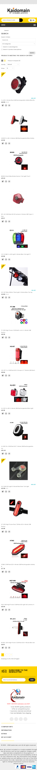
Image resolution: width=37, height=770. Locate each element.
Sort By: (3, 64)
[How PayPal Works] (25, 767)
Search (6, 30)
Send (31, 680)
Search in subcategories (10, 47)
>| (10, 655)
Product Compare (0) (14, 60)
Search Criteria (5, 37)
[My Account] (18, 2)
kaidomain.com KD (17, 745)
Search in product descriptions (12, 49)
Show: (3, 68)
